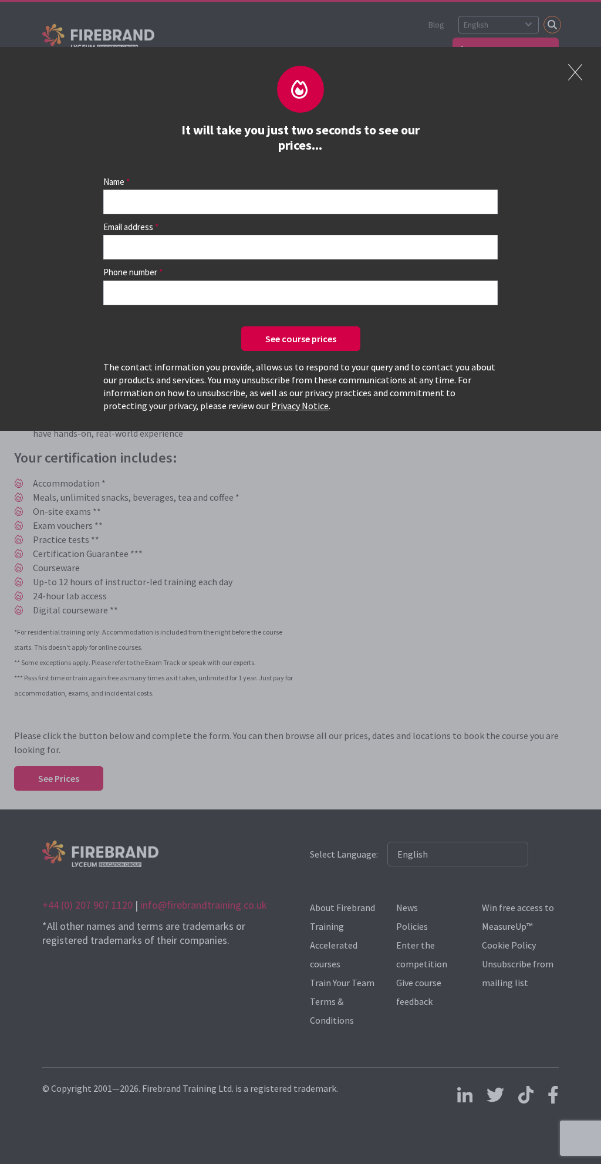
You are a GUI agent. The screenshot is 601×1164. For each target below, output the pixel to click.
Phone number (130, 272)
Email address (128, 226)
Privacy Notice (300, 405)
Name (113, 181)
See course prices (300, 339)
